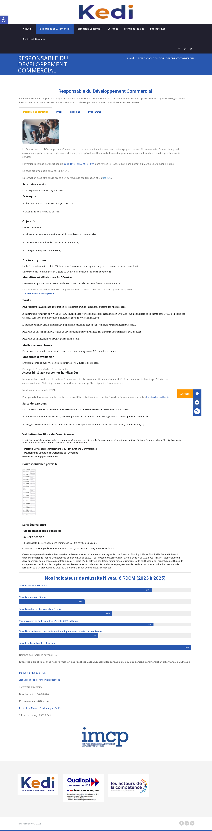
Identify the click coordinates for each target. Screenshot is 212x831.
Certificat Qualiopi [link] (34, 38)
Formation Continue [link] (88, 28)
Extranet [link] (113, 28)
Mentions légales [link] (134, 28)
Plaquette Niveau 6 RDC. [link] (32, 672)
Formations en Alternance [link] (54, 28)
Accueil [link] (27, 28)
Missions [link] (75, 111)
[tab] (35, 111)
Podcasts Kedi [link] (158, 28)
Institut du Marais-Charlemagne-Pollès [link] (40, 708)
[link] (4, 20)
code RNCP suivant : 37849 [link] (79, 163)
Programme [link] (94, 111)
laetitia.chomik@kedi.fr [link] (158, 396)
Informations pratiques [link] (35, 111)
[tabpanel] (105, 344)
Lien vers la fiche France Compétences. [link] (40, 679)
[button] (197, 411)
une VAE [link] (106, 177)
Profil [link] (59, 111)
